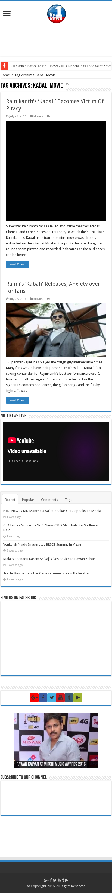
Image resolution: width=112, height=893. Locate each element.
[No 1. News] (56, 12)
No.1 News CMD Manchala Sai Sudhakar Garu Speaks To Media (52, 511)
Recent (10, 500)
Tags (68, 500)
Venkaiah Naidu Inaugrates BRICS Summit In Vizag (42, 544)
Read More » (17, 264)
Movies (38, 116)
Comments (49, 500)
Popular (28, 500)
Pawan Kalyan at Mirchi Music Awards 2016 (51, 764)
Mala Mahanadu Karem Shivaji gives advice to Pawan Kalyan (49, 559)
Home (5, 75)
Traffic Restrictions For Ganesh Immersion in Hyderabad (47, 573)
